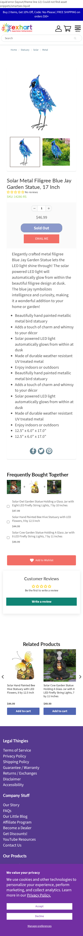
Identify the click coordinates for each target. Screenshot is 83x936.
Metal (45, 50)
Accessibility (13, 785)
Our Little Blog (15, 816)
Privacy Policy (14, 756)
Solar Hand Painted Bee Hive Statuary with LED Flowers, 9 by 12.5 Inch (41, 519)
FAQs (7, 811)
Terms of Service (17, 750)
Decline (39, 916)
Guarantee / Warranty (21, 768)
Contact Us (12, 845)
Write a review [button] (41, 601)
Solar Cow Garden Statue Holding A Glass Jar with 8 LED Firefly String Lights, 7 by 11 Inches (43, 535)
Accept (39, 906)
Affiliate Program (17, 822)
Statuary (25, 50)
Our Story (11, 805)
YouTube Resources (19, 839)
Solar (35, 50)
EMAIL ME (41, 238)
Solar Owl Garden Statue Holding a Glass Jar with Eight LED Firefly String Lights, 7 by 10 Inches (43, 504)
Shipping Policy (16, 762)
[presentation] (3, 676)
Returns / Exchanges (20, 773)
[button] (16, 192)
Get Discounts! (15, 834)
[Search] (75, 38)
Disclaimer (12, 779)
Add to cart (23, 711)
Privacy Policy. (39, 895)
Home (14, 50)
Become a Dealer (17, 828)
